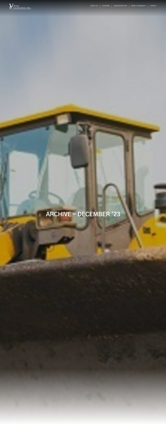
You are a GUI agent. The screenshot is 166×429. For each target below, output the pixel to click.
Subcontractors (120, 6)
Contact (153, 6)
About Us (94, 6)
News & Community (138, 6)
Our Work (106, 6)
